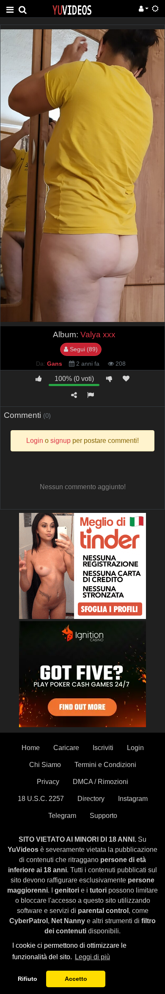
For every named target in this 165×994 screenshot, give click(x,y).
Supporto (103, 815)
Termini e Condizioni (105, 764)
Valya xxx (98, 334)
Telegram (62, 815)
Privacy (48, 781)
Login (135, 747)
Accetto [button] (76, 978)
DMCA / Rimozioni (100, 781)
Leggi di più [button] (92, 956)
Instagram (133, 798)
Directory (90, 798)
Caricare (66, 747)
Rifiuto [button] (27, 978)
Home (31, 747)
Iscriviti (103, 747)
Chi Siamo (45, 764)
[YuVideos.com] (72, 9)
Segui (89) (83, 349)
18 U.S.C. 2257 (41, 798)
